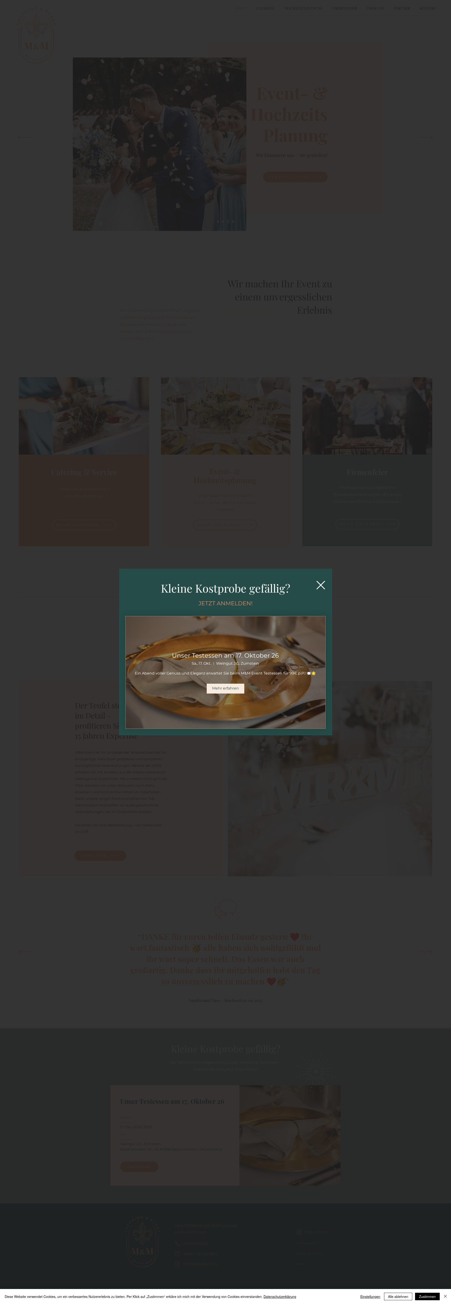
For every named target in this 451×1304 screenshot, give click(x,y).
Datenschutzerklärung (280, 1296)
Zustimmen (427, 1296)
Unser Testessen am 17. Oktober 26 (225, 655)
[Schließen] (445, 1296)
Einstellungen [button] (370, 1296)
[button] (320, 585)
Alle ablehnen (398, 1296)
